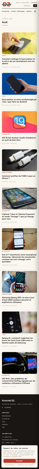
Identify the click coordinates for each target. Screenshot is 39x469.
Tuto (3, 421)
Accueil (5, 18)
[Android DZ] (6, 4)
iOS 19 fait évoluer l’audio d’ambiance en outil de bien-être (19, 139)
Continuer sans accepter (26, 465)
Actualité (5, 11)
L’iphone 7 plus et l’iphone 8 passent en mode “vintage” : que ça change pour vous (18, 216)
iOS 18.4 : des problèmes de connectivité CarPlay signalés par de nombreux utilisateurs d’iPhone (18, 380)
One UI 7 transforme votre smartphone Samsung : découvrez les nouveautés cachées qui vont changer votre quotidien (19, 258)
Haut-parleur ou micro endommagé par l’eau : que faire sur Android (19, 100)
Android (29, 11)
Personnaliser (9, 465)
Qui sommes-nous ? (9, 442)
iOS (3, 427)
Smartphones (6, 416)
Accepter (19, 461)
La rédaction (7, 437)
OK (35, 5)
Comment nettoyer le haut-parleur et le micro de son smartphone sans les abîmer (18, 61)
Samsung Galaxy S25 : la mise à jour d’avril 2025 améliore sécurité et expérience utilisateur (18, 299)
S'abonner (34, 2)
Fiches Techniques (18, 11)
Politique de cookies (10, 440)
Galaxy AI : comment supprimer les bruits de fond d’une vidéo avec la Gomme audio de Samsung (17, 340)
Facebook (7, 407)
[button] (35, 11)
